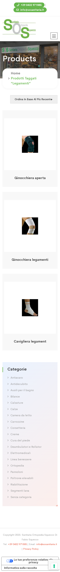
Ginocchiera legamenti (30, 260)
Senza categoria (21, 497)
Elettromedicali (20, 453)
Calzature (16, 403)
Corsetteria (17, 428)
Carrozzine (17, 421)
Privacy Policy (30, 548)
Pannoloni (16, 472)
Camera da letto (21, 415)
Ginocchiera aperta (30, 178)
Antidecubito (19, 384)
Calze (14, 409)
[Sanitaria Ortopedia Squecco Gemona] (19, 28)
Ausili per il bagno (22, 390)
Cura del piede (20, 440)
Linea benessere (21, 459)
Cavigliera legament (30, 341)
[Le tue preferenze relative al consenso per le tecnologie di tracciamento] (54, 566)
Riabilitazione (19, 484)
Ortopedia (17, 465)
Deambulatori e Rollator (26, 447)
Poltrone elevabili (21, 478)
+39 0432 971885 (31, 5)
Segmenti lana (19, 490)
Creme (14, 434)
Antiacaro (16, 377)
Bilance (15, 396)
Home (15, 73)
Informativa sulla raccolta (20, 567)
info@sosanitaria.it (32, 9)
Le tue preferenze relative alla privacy (33, 561)
